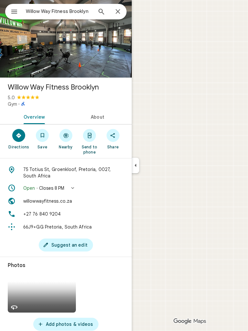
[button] (66, 188)
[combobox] (59, 11)
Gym (12, 104)
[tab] (33, 116)
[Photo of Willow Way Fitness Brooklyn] (66, 39)
